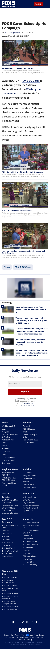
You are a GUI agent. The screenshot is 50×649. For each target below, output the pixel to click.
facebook (18, 622)
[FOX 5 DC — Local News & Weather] (9, 4)
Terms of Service (27, 405)
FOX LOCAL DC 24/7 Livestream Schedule (10, 512)
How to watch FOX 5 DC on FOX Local (10, 507)
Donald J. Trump (29, 487)
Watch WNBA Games (10, 606)
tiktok (32, 622)
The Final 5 (6, 536)
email (36, 622)
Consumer (6, 451)
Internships (27, 559)
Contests (26, 550)
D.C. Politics (27, 473)
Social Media (28, 547)
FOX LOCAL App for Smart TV (31, 531)
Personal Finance (8, 457)
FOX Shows (6, 503)
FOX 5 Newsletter (30, 541)
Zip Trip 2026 (28, 511)
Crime (4, 443)
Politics (27, 469)
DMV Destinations (30, 500)
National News (8, 440)
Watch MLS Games (9, 609)
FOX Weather (28, 443)
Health (4, 454)
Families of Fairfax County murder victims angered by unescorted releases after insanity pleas (31, 331)
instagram (27, 622)
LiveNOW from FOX (9, 500)
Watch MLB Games (9, 585)
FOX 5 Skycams (29, 429)
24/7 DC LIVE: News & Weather (10, 436)
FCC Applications (29, 556)
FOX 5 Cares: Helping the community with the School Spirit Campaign (23, 252)
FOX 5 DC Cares (31, 80)
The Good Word (8, 548)
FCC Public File (28, 553)
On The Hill (6, 539)
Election (26, 481)
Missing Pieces (7, 556)
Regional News (10, 469)
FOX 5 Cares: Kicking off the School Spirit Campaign (22, 172)
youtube (13, 622)
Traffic (25, 432)
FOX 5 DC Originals (7, 521)
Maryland (5, 432)
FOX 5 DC (25, 33)
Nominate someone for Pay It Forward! (31, 507)
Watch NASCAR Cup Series (10, 589)
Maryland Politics (29, 475)
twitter (23, 622)
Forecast (26, 426)
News (31, 33)
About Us (28, 519)
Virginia (5, 429)
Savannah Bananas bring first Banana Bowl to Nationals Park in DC (31, 309)
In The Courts (7, 542)
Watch (5, 493)
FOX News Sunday (9, 460)
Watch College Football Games (8, 581)
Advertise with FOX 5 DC (31, 526)
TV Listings (6, 497)
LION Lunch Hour (30, 497)
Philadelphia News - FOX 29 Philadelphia (9, 479)
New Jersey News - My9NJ (9, 484)
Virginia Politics (29, 478)
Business (5, 448)
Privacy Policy (27, 403)
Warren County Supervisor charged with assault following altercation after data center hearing (32, 353)
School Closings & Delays (30, 436)
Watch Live (38, 4)
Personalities (28, 538)
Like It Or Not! (7, 533)
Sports (4, 445)
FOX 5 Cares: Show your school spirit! (17, 210)
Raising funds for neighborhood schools (18, 68)
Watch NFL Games (9, 577)
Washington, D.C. (8, 426)
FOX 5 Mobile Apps (30, 544)
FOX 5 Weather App (30, 440)
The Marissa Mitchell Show (10, 526)
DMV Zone (6, 530)
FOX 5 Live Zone (8, 545)
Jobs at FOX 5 (28, 562)
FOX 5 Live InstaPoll (31, 522)
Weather (28, 422)
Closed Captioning (30, 565)
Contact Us (27, 536)
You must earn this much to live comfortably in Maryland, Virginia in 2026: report (31, 320)
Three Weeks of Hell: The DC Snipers (10, 552)
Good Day (28, 493)
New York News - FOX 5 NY (9, 474)
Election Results (29, 484)
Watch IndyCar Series (10, 593)
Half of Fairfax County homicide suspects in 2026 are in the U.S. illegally (30, 342)
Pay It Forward (29, 503)
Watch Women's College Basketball (9, 602)
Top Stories (6, 463)
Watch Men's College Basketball (10, 597)
